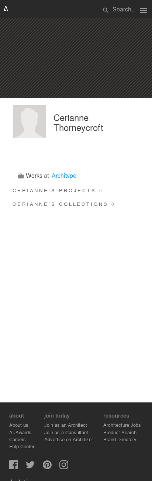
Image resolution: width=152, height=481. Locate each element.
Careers (17, 439)
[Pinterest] (47, 467)
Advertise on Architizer (68, 439)
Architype (64, 175)
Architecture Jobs (122, 424)
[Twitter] (30, 467)
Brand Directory (120, 439)
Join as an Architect (65, 424)
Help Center (21, 446)
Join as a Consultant (66, 432)
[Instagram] (63, 467)
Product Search (120, 432)
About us (18, 424)
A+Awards (20, 432)
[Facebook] (13, 467)
